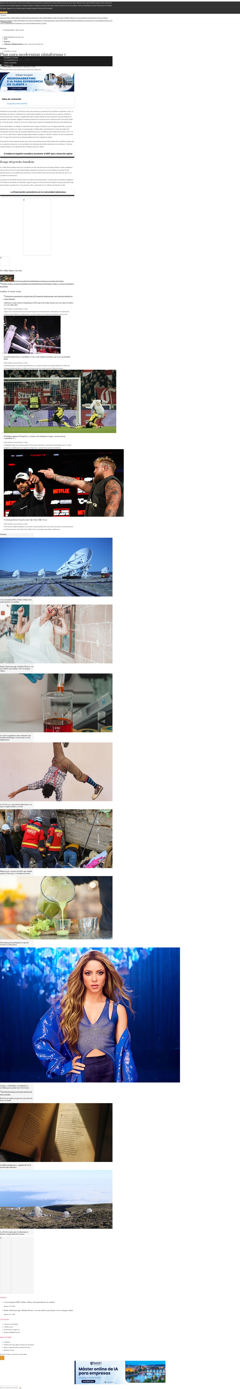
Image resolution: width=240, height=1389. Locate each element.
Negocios (3, 48)
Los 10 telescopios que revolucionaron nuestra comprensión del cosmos (14, 1233)
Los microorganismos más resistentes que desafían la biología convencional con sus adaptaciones (74, 20)
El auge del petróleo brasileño (17, 103)
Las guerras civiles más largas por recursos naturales (22, 20)
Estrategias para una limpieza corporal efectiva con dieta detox (14, 944)
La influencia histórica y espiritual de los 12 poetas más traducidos (15, 1166)
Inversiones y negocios (12, 1329)
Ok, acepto (3, 12)
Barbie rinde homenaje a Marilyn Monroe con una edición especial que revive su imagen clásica (16, 669)
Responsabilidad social (12, 1332)
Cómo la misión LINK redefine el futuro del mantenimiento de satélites (24, 18)
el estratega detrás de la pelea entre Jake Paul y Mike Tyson (25, 520)
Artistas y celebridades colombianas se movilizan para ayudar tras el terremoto (14, 1087)
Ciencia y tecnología (11, 1324)
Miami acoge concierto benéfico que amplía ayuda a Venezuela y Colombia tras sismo (16, 872)
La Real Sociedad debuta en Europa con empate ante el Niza (39, 281)
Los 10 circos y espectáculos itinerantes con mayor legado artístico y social (16, 806)
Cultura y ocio (8, 1327)
